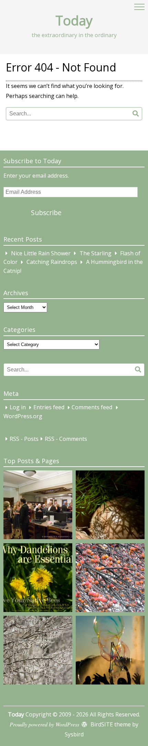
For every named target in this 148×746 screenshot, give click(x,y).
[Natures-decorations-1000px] (37, 651)
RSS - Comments (66, 439)
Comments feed (92, 407)
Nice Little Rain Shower (41, 253)
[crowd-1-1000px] (37, 506)
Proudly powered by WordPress (44, 724)
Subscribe (46, 212)
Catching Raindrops (52, 262)
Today (74, 20)
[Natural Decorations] (110, 579)
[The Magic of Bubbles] (110, 651)
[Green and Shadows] (110, 506)
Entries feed (48, 407)
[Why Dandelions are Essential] (37, 579)
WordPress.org (22, 416)
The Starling (96, 253)
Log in (18, 407)
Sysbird (74, 734)
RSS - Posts (24, 439)
